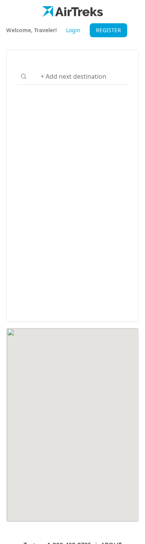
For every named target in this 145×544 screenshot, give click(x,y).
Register (108, 30)
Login (73, 30)
